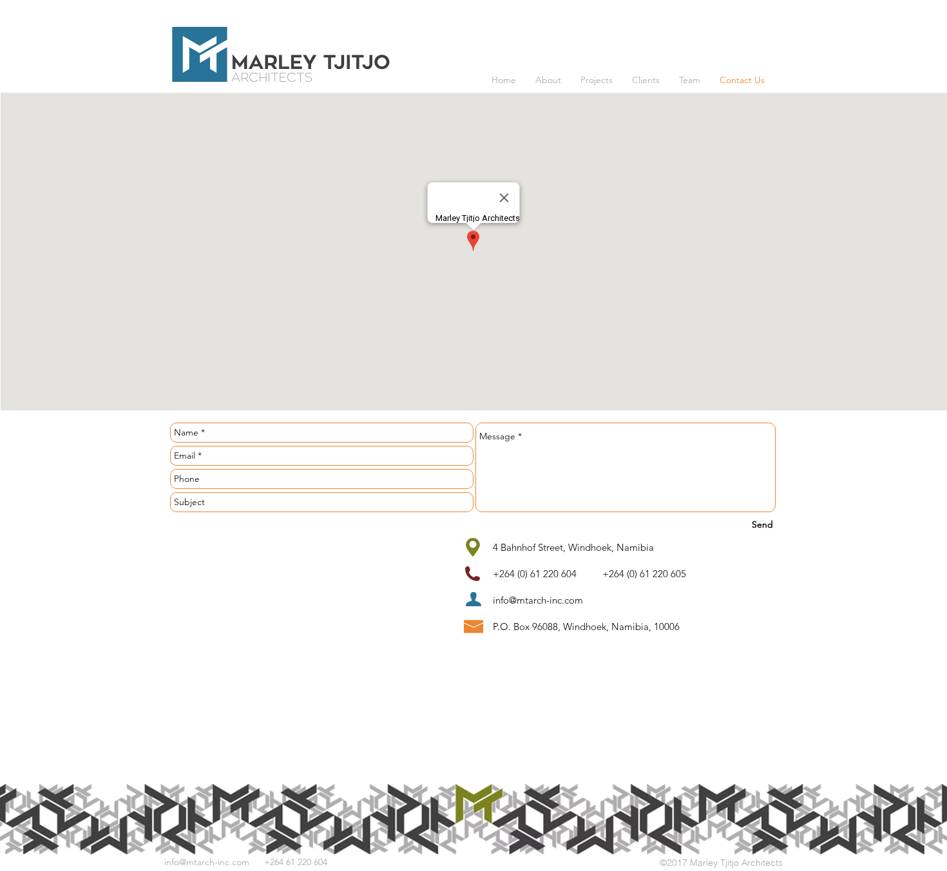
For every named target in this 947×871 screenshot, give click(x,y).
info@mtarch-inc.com (538, 600)
